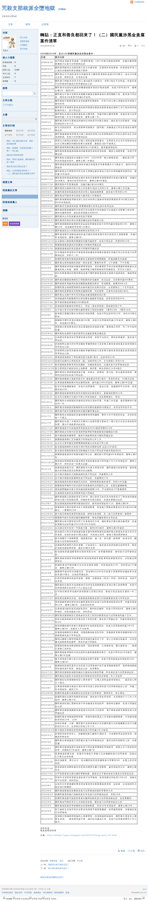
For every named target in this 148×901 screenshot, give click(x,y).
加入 (131, 899)
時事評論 (53, 861)
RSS (5, 224)
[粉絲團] (4, 898)
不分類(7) (9, 105)
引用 (133, 851)
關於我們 (18, 892)
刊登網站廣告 (7, 892)
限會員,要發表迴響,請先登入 (52, 877)
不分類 (80, 861)
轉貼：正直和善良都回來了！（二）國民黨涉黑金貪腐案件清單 (21, 172)
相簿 (27, 24)
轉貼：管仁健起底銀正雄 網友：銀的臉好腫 (21, 142)
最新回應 (20, 131)
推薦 (123, 851)
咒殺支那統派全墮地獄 (28, 8)
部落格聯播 (14, 224)
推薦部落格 (24, 41)
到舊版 (62, 9)
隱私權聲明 (59, 892)
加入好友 (23, 37)
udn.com (143, 892)
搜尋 (34, 93)
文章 (10, 24)
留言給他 (23, 49)
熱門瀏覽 (8, 135)
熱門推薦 (31, 135)
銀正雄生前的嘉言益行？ (58, 868)
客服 (67, 892)
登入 (125, 899)
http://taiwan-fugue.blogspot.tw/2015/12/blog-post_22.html (82, 835)
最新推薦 (31, 131)
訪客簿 (45, 24)
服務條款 (37, 892)
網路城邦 (138, 899)
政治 (61, 861)
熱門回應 (20, 135)
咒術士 (5, 50)
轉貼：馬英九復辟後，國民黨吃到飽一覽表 (21, 160)
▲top (144, 889)
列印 (142, 851)
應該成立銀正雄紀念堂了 (58, 864)
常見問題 (28, 892)
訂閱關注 (23, 45)
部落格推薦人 (10, 202)
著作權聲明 (47, 892)
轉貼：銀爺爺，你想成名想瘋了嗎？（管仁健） (20, 149)
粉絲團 (9, 899)
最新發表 (8, 131)
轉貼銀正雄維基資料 (15, 155)
